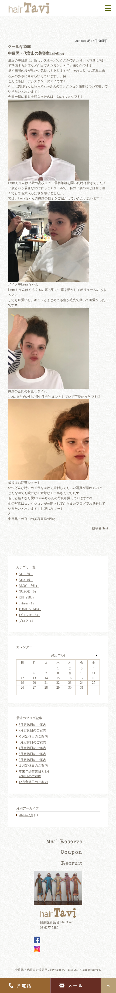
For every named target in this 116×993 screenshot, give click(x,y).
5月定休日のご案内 (32, 742)
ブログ (27, 621)
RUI (27, 597)
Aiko (26, 580)
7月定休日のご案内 (32, 730)
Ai (26, 574)
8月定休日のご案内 (32, 725)
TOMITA (30, 609)
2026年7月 (58, 655)
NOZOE (28, 591)
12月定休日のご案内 (33, 782)
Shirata (27, 603)
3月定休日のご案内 (32, 754)
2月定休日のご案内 (32, 760)
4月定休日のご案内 (32, 748)
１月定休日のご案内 (33, 765)
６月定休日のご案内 (33, 736)
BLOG (29, 586)
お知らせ (29, 615)
